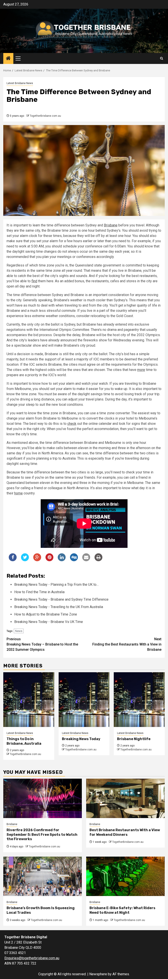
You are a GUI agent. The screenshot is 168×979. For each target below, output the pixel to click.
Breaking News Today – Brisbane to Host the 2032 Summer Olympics (42, 644)
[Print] (98, 559)
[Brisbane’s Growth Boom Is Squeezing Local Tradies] (42, 876)
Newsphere (98, 974)
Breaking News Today (81, 739)
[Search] (161, 58)
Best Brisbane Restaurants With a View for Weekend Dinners (124, 832)
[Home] (8, 59)
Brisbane (110, 225)
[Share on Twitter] (25, 559)
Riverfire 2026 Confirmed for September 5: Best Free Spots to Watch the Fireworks (42, 834)
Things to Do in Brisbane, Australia (24, 741)
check (71, 424)
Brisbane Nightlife (133, 739)
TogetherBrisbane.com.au (45, 115)
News (18, 631)
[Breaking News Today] (84, 699)
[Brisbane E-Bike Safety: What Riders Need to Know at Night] (125, 876)
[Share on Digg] (74, 559)
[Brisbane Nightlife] (139, 699)
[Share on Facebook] (13, 559)
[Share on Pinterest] (49, 559)
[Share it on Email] (86, 559)
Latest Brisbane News (20, 83)
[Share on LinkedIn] (62, 559)
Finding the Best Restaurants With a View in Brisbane (126, 644)
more (141, 370)
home (18, 493)
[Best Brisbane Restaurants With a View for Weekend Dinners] (125, 798)
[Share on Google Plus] (37, 559)
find (34, 281)
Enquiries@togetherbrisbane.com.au (31, 958)
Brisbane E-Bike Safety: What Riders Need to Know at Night (122, 910)
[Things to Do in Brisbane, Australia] (28, 699)
